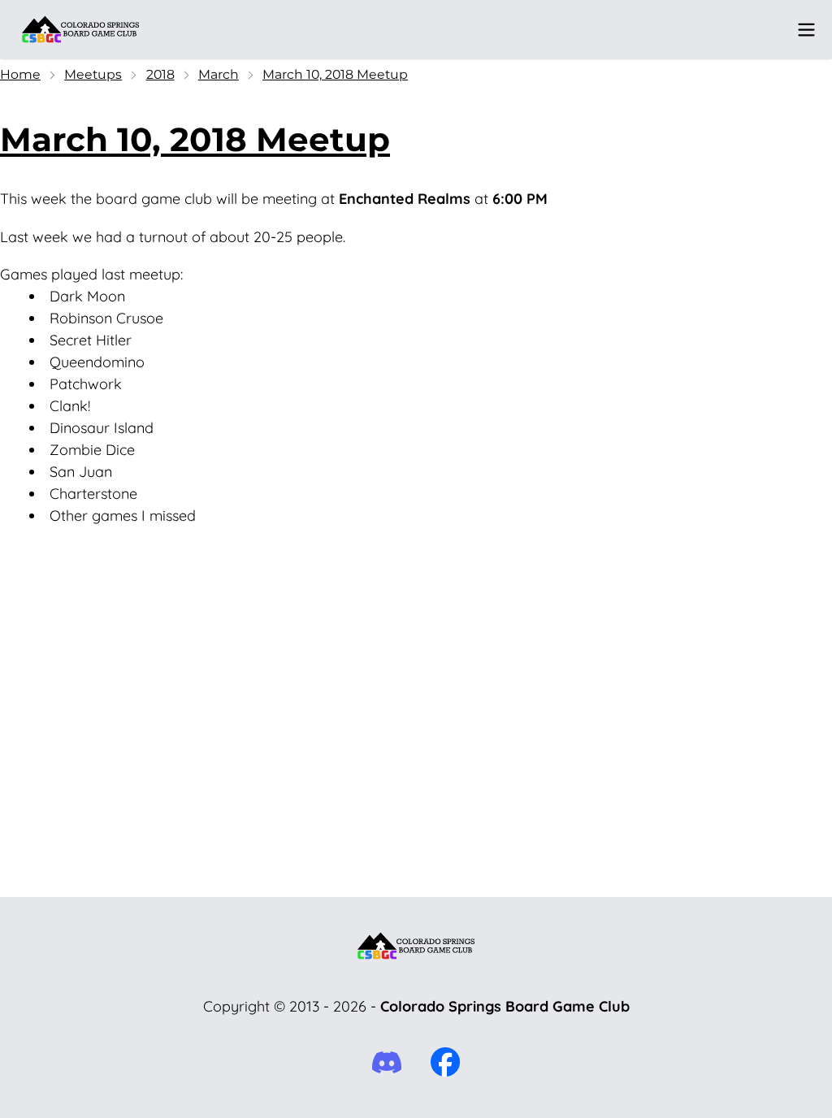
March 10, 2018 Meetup (335, 74)
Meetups (93, 74)
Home (20, 74)
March (218, 74)
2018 (160, 74)
